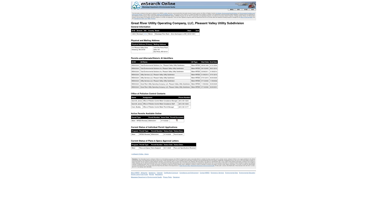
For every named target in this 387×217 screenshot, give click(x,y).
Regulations (159, 174)
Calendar (160, 173)
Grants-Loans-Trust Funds (139, 174)
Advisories (144, 173)
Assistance (152, 173)
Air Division (219, 13)
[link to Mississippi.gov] (242, 3)
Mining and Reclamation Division (165, 14)
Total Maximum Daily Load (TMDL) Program (144, 18)
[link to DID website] (252, 10)
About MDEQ (135, 173)
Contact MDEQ (205, 173)
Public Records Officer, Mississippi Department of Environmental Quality (196, 165)
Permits (151, 174)
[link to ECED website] (245, 10)
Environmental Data (231, 173)
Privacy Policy (167, 177)
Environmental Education (247, 173)
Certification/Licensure (171, 173)
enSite (165, 13)
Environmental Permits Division (229, 13)
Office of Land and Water (246, 17)
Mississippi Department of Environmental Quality (146, 177)
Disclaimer (176, 177)
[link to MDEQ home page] (231, 10)
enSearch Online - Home (140, 154)
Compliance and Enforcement (189, 173)
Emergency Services (217, 173)
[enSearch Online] (153, 2)
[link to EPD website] (238, 10)
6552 (145, 34)
